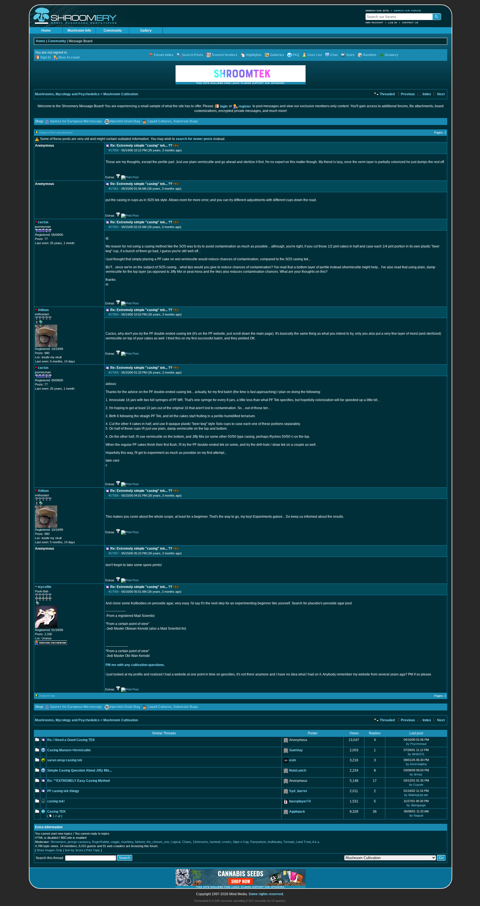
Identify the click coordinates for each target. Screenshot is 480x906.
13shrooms (200, 842)
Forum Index (164, 55)
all (59, 816)
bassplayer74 (300, 801)
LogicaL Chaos (181, 842)
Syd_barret (298, 791)
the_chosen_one (158, 842)
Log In (392, 22)
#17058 (114, 591)
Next (440, 94)
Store (350, 55)
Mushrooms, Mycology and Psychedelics (67, 94)
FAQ (295, 55)
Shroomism (58, 842)
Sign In (45, 57)
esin (292, 760)
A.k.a (315, 842)
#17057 (114, 553)
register (245, 106)
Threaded (387, 94)
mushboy (127, 842)
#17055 (114, 372)
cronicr (226, 842)
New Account (374, 22)
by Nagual (416, 815)
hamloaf (215, 842)
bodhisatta (275, 842)
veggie (115, 842)
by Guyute (416, 784)
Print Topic (93, 850)
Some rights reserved (266, 894)
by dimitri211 (416, 754)
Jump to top (47, 695)
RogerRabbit (100, 842)
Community (113, 30)
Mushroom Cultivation (120, 94)
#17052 (114, 227)
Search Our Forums (407, 10)
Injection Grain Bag (125, 121)
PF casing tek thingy (63, 791)
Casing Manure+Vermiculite (69, 750)
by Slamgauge (416, 805)
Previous (407, 94)
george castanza (79, 842)
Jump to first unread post (55, 132)
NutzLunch (297, 770)
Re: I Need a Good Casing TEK (71, 740)
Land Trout (303, 842)
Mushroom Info (79, 30)
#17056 (114, 495)
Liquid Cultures (160, 121)
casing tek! (56, 801)
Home (46, 30)
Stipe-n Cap (241, 842)
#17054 (114, 314)
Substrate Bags (185, 121)
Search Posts (192, 55)
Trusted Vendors (225, 55)
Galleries (277, 55)
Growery (391, 55)
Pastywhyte (258, 842)
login (224, 106)
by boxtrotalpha (416, 764)
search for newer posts (194, 139)
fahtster (140, 842)
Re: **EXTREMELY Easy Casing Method (78, 781)
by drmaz (416, 774)
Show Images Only (49, 850)
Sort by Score (74, 850)
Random (369, 55)
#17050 (114, 150)
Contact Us (410, 22)
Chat (334, 55)
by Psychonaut (416, 743)
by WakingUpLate (416, 795)
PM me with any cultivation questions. (135, 665)
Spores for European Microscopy (76, 121)
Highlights (254, 55)
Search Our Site (377, 10)
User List (315, 55)
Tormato (288, 842)
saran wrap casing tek (64, 760)
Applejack (297, 812)
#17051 (114, 188)
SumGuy (296, 750)
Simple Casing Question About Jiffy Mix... (79, 770)
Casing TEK (56, 812)
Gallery (146, 30)
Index (426, 94)
